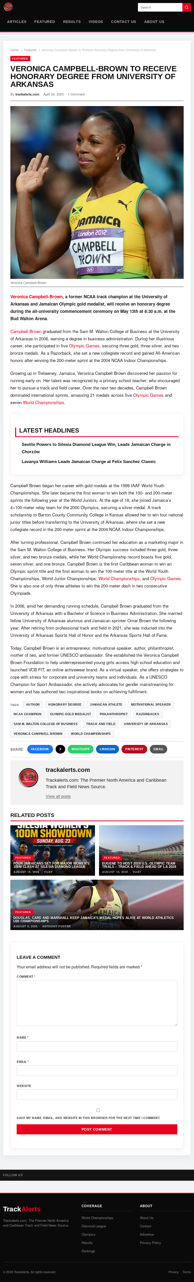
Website (24, 1085)
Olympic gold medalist (70, 714)
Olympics (88, 1234)
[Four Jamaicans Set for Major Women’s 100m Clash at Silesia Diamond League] (52, 850)
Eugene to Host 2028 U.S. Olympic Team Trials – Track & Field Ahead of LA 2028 (139, 865)
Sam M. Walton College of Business (46, 724)
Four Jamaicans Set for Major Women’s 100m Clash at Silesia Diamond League (51, 865)
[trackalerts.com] (28, 778)
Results (72, 22)
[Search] (186, 7)
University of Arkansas (146, 724)
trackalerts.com (27, 94)
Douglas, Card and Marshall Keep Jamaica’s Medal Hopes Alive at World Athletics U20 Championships (93, 919)
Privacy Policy (150, 1242)
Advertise (147, 1234)
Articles (16, 22)
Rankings (88, 1250)
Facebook (40, 749)
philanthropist (114, 714)
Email (159, 749)
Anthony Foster (56, 926)
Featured (44, 22)
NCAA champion (27, 714)
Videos (96, 22)
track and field (100, 724)
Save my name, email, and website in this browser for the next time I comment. (88, 1117)
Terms (187, 1272)
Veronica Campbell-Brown (36, 296)
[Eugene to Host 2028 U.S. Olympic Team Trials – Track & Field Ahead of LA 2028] (141, 850)
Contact (145, 1226)
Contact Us (123, 22)
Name (23, 1037)
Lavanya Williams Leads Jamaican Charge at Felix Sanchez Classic (89, 461)
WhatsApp (80, 749)
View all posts (58, 796)
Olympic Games (84, 345)
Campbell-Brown (25, 331)
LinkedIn (107, 749)
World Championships (43, 402)
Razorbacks (147, 714)
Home (14, 50)
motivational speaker (151, 704)
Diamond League (94, 1226)
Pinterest (134, 749)
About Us (154, 22)
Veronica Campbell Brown (38, 734)
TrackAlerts (21, 1272)
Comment (26, 976)
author (33, 704)
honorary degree (64, 704)
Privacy (173, 1272)
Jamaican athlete (106, 704)
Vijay (48, 872)
